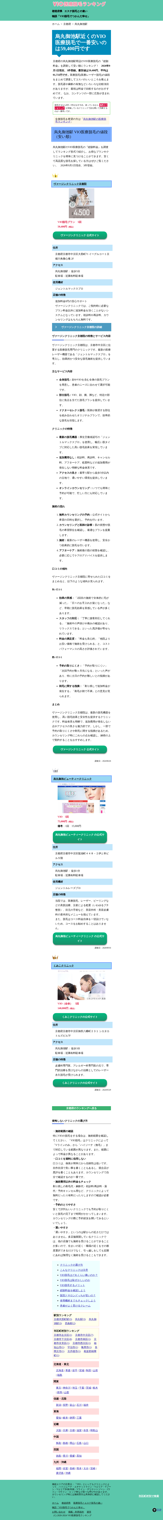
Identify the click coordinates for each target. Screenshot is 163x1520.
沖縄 (68, 1473)
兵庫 (65, 1430)
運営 (89, 1512)
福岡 (58, 1468)
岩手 (74, 1370)
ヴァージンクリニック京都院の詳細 (81, 327)
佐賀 (65, 1468)
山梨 (66, 1392)
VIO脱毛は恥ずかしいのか (75, 1280)
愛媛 (72, 1455)
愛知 (58, 1417)
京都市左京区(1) (63, 1335)
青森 (68, 1370)
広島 (79, 1443)
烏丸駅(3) (80, 1319)
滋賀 (79, 1430)
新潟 (58, 1405)
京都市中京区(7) (84, 1335)
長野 (65, 1405)
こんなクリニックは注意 (74, 1270)
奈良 (86, 1430)
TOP (158, 1509)
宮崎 (92, 1468)
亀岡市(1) (86, 1347)
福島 (59, 1375)
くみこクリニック (63, 965)
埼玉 (74, 1387)
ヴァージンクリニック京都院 (70, 184)
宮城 (81, 1370)
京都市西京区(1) (82, 1343)
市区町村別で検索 (149, 1496)
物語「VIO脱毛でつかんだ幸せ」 (71, 16)
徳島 (58, 1455)
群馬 (59, 1392)
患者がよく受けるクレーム (75, 1305)
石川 (79, 1405)
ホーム (55, 1503)
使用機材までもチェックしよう (78, 1300)
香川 (65, 1455)
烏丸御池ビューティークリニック (72, 779)
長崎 (72, 1468)
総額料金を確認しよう (72, 1290)
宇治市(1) (72, 1347)
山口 (86, 1443)
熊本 (79, 1468)
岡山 (72, 1443)
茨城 (88, 1387)
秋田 (88, 1370)
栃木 (95, 1387)
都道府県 (57, 11)
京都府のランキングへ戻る (81, 1108)
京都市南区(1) (83, 1339)
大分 (86, 1468)
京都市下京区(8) (63, 1339)
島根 (65, 1443)
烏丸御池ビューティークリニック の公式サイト (79, 837)
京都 (72, 1430)
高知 (79, 1455)
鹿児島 (60, 1473)
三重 (79, 1417)
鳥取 (58, 1443)
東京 (58, 1387)
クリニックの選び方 (71, 1265)
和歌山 (94, 1430)
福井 (86, 1405)
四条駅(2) (70, 1323)
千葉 (81, 1387)
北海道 (60, 1370)
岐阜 (65, 1417)
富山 (72, 1405)
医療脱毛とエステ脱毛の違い (87, 1503)
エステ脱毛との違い (75, 11)
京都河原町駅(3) (63, 1319)
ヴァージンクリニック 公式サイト (79, 235)
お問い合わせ (58, 1512)
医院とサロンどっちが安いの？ (78, 1295)
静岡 (72, 1417)
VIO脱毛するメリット (72, 1285)
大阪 (58, 1430)
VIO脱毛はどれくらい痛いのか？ (79, 1275)
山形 (95, 1370)
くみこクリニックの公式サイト (80, 1016)
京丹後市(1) (74, 1351)
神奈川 (67, 1387)
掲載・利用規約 (76, 1512)
